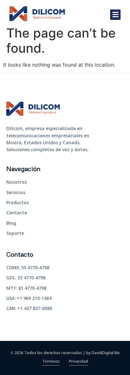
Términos (51, 361)
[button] (115, 14)
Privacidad (78, 361)
